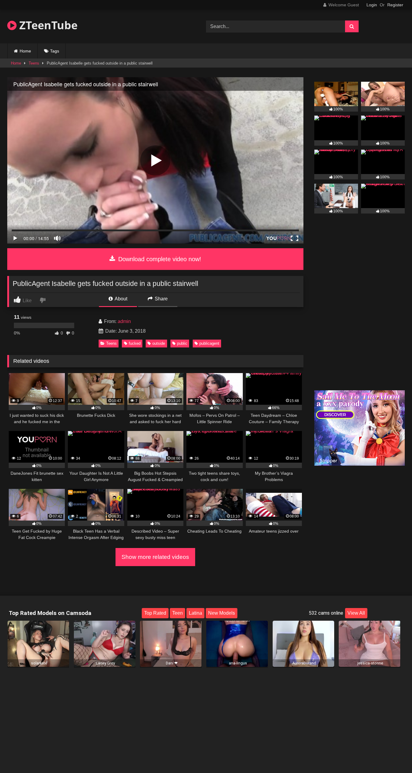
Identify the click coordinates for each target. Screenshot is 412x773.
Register (395, 4)
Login (371, 4)
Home (25, 51)
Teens (34, 63)
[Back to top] (393, 755)
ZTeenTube (47, 25)
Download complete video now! (158, 259)
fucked (135, 343)
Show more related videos (155, 557)
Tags (54, 51)
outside (158, 343)
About (120, 298)
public (182, 343)
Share (161, 298)
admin (124, 321)
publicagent (209, 343)
